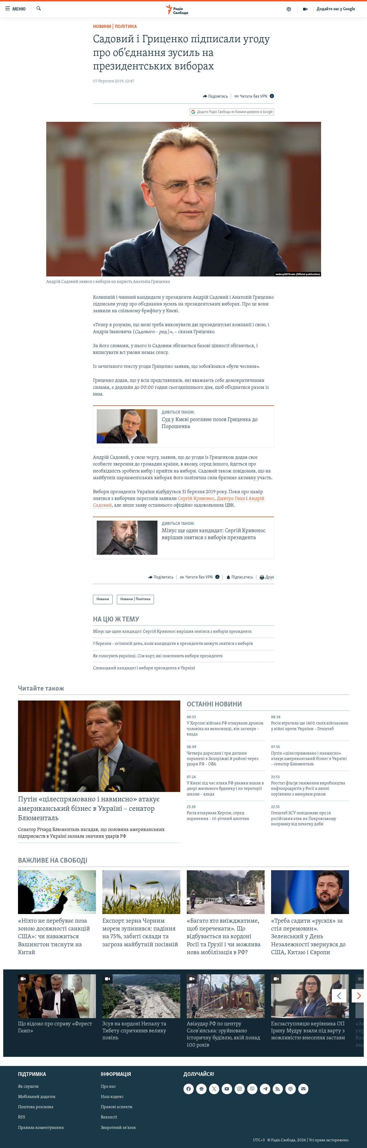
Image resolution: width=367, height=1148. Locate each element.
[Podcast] (290, 1089)
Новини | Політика (115, 26)
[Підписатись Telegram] (265, 1089)
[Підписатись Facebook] (189, 1089)
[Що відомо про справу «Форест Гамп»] (57, 996)
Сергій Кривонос (196, 498)
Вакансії (109, 1117)
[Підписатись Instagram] (240, 1089)
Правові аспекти (116, 1107)
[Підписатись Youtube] (227, 1089)
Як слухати (28, 1087)
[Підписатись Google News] (201, 1089)
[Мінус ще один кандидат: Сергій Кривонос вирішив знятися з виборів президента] (127, 538)
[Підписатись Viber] (252, 1089)
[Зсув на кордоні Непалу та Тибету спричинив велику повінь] (141, 996)
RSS (21, 1117)
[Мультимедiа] (305, 9)
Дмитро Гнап (231, 498)
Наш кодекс (112, 1097)
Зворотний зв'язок (118, 1127)
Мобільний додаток (37, 1097)
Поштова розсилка (35, 1107)
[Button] (215, 96)
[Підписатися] (303, 1089)
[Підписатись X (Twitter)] (214, 1089)
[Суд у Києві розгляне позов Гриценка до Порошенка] (127, 426)
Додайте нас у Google (336, 9)
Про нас (108, 1087)
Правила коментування (41, 1127)
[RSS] (278, 1089)
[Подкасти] (289, 9)
